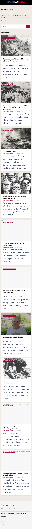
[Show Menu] (1, 2)
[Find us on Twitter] (3, 524)
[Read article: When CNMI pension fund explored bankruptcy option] (16, 183)
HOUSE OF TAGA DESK (8, 62)
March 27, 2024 (18, 338)
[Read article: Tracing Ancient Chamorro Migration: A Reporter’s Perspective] (16, 45)
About (3, 513)
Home (2, 6)
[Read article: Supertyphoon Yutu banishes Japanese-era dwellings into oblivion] (16, 413)
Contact (4, 516)
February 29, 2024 (18, 477)
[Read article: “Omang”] (16, 368)
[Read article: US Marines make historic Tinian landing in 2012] (16, 277)
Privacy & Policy (21, 513)
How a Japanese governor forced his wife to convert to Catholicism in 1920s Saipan (15, 108)
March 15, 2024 (17, 383)
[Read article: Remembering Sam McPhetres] (16, 324)
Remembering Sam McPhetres (13, 337)
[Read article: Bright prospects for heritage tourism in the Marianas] (16, 460)
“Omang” (6, 382)
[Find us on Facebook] (1, 524)
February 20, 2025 (18, 200)
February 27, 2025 (18, 62)
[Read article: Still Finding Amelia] (16, 138)
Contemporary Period (9, 175)
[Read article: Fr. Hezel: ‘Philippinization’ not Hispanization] (16, 230)
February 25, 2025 (18, 153)
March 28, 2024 (18, 247)
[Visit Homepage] (16, 2)
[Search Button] (30, 2)
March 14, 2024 (17, 430)
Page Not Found (9, 6)
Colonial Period (8, 84)
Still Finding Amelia (9, 152)
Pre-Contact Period (9, 37)
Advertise (10, 513)
